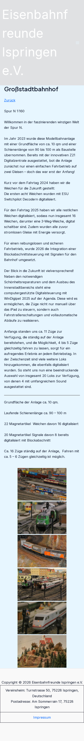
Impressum (42, 717)
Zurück (9, 100)
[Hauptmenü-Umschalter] (77, 42)
